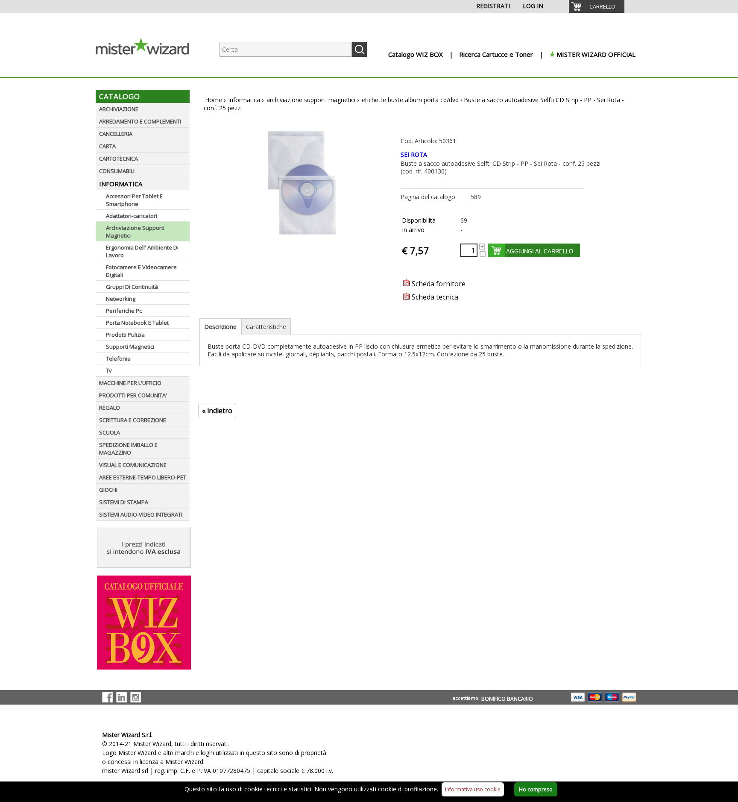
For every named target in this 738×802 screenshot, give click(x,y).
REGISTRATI (493, 6)
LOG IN (533, 6)
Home (213, 100)
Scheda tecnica (434, 297)
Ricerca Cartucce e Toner (496, 54)
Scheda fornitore (438, 283)
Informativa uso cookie (473, 789)
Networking (120, 299)
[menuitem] (596, 6)
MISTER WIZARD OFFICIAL (596, 54)
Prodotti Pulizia (125, 334)
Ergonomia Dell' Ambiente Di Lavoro (142, 251)
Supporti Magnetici (130, 346)
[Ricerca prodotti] (359, 49)
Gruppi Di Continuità (132, 287)
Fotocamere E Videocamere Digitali (141, 271)
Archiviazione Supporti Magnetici (135, 231)
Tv (109, 370)
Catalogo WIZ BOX (415, 54)
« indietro (217, 410)
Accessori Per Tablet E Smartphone (134, 200)
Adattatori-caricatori (131, 216)
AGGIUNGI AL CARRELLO (539, 251)
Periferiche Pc (124, 310)
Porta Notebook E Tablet (137, 322)
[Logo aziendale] (149, 69)
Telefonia (118, 358)
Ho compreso (536, 789)
